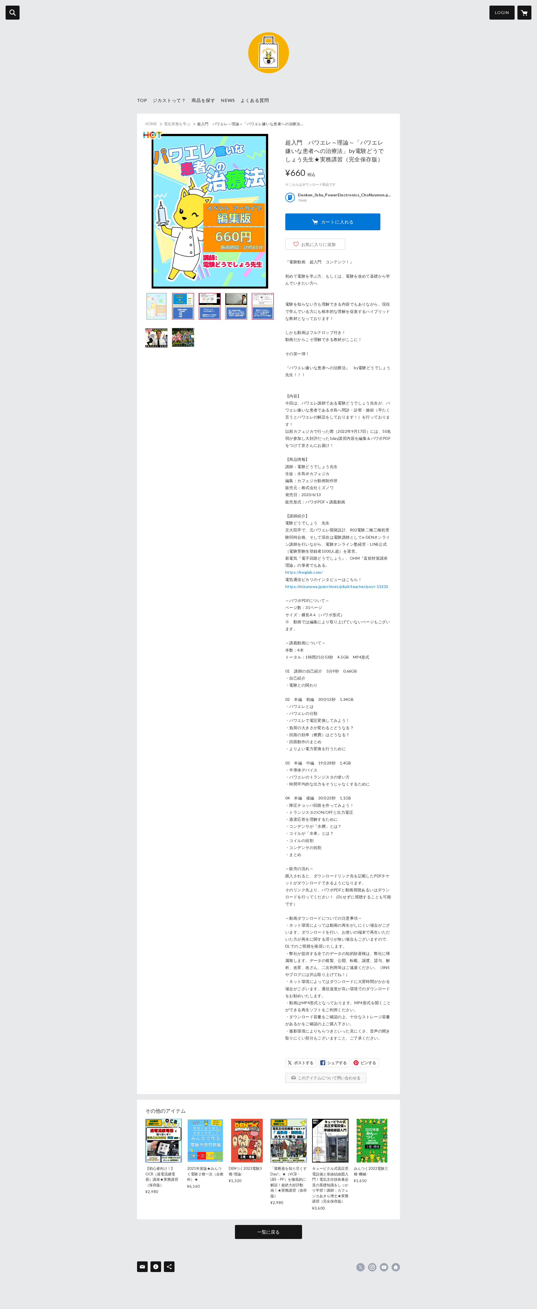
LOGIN (502, 12)
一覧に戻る (268, 1231)
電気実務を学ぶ (177, 124)
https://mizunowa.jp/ (396, 1267)
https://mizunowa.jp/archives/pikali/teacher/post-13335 (336, 586)
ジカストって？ (169, 100)
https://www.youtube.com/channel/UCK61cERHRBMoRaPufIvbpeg (384, 1267)
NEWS (228, 100)
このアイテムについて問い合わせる (329, 1077)
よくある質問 (255, 100)
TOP (142, 100)
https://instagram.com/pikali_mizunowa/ (372, 1267)
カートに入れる (337, 221)
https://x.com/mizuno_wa (360, 1267)
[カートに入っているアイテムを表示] (524, 13)
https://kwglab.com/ (304, 572)
